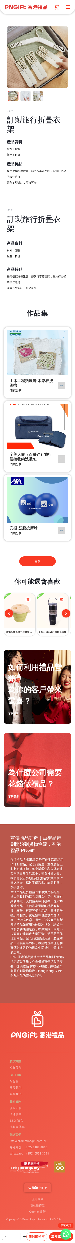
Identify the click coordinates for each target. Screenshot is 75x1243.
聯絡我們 (16, 1094)
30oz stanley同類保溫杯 (52, 632)
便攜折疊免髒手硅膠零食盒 (20, 632)
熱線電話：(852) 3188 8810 (28, 1147)
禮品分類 (16, 1067)
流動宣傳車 (17, 1126)
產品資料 (14, 142)
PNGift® (55, 1219)
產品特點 (14, 164)
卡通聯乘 (16, 1114)
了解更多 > (14, 796)
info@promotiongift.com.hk (28, 1141)
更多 (37, 561)
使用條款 (38, 1199)
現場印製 (16, 1108)
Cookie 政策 (37, 1211)
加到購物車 (37, 1236)
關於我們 (16, 1087)
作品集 (14, 1081)
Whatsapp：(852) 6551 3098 (29, 1153)
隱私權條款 (37, 1205)
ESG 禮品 (16, 1120)
